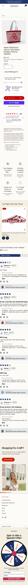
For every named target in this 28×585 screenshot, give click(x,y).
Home (3, 15)
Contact (4, 513)
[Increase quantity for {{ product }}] (11, 67)
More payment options (13, 106)
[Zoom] (5, 23)
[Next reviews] (23, 118)
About (3, 508)
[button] (14, 118)
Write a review (5, 255)
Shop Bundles (8, 459)
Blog (3, 510)
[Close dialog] (27, 528)
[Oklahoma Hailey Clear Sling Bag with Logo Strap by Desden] (14, 219)
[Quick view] (25, 209)
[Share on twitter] (4, 282)
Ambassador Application (8, 502)
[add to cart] (25, 230)
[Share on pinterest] (7, 282)
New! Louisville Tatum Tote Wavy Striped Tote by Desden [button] (14, 323)
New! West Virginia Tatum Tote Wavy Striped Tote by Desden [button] (16, 358)
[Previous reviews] (5, 118)
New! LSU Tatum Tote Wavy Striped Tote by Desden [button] (15, 287)
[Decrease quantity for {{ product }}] (5, 67)
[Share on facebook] (1, 282)
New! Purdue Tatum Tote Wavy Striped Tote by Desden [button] (16, 431)
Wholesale (5, 505)
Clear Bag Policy (6, 500)
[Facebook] (2, 517)
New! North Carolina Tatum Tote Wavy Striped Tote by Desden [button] (16, 392)
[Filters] (22, 255)
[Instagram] (5, 517)
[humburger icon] (3, 6)
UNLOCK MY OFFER (14, 579)
